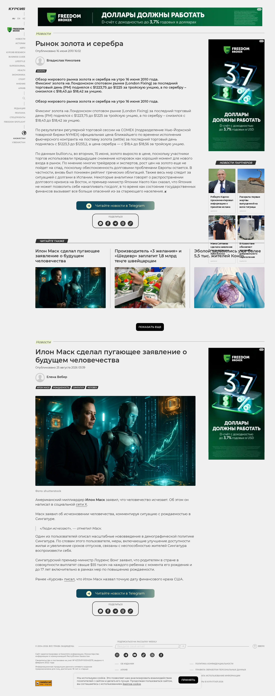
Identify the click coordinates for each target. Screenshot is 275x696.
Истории (20, 43)
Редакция (19, 108)
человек (92, 387)
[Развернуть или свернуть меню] (24, 98)
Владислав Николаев (63, 60)
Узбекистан (18, 142)
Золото (41, 71)
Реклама (20, 113)
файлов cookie (132, 683)
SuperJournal (17, 66)
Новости (20, 39)
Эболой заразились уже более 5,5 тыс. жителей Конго (227, 253)
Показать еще (150, 327)
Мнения (20, 84)
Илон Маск (43, 387)
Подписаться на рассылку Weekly (137, 642)
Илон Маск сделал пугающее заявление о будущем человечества (67, 256)
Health (21, 70)
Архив (21, 88)
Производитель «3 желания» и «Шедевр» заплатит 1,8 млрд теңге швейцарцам (148, 256)
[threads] (152, 655)
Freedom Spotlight (14, 122)
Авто (22, 48)
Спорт (22, 79)
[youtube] (134, 655)
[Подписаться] (183, 646)
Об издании (127, 664)
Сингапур (78, 387)
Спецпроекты (17, 117)
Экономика (18, 75)
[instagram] (117, 655)
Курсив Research (15, 52)
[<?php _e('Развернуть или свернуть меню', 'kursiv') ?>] (24, 133)
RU (13, 19)
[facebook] (161, 655)
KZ (24, 19)
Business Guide (17, 57)
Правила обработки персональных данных (220, 670)
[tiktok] (143, 655)
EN (18, 19)
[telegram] (126, 655)
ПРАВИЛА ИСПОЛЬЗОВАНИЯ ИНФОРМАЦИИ (217, 676)
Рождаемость (61, 387)
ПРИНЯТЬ (188, 680)
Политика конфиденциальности (214, 664)
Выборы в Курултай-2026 (209, 682)
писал (69, 579)
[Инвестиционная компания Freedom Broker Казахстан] (15, 29)
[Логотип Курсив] (16, 8)
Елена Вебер (57, 377)
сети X (81, 504)
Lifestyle (20, 61)
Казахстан (19, 138)
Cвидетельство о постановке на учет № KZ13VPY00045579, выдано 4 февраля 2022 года (69, 661)
